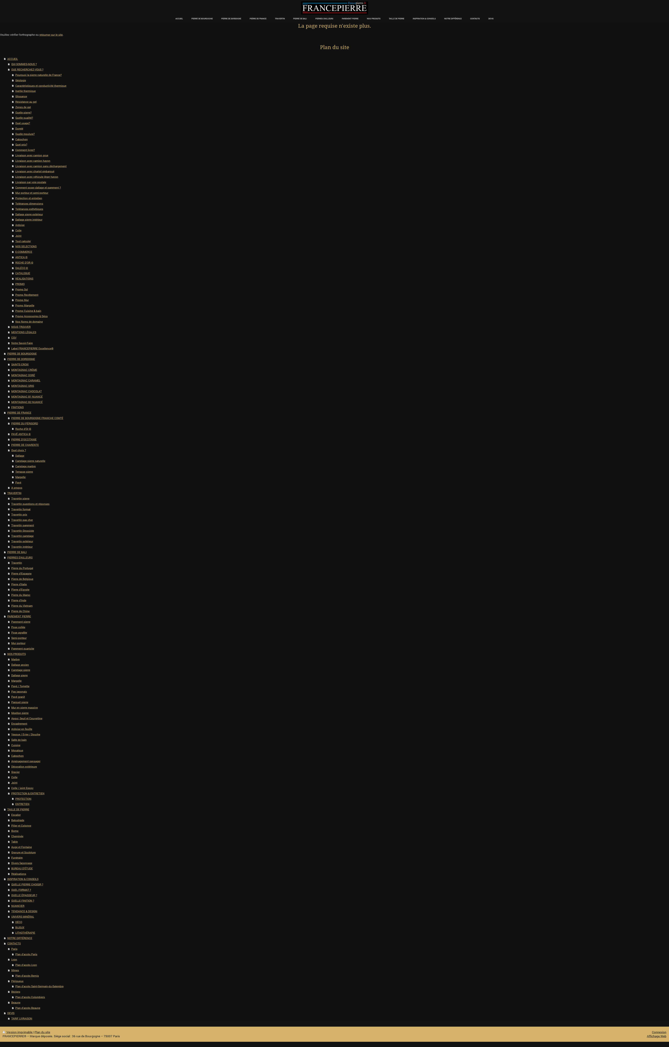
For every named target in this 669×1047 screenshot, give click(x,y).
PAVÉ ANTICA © (21, 434)
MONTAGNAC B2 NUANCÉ (27, 402)
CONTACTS (14, 943)
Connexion (659, 1032)
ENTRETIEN (22, 804)
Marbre (15, 659)
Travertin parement (22, 525)
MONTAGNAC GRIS (22, 386)
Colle (18, 230)
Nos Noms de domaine (29, 321)
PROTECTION (23, 798)
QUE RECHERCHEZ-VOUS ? (27, 69)
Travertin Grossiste (22, 530)
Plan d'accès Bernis (27, 975)
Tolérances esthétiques (29, 209)
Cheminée (17, 836)
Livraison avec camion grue (31, 155)
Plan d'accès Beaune (27, 1008)
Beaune (15, 1002)
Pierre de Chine (20, 611)
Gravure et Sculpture (23, 852)
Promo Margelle (24, 305)
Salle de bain (19, 739)
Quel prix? (21, 144)
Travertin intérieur (22, 546)
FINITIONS (17, 407)
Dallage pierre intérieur (28, 219)
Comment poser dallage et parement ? (38, 187)
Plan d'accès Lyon (26, 965)
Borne (14, 831)
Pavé (18, 482)
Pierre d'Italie (19, 584)
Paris (14, 949)
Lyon (14, 959)
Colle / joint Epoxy (22, 788)
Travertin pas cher (22, 520)
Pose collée (18, 627)
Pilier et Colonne (21, 825)
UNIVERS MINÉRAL (22, 916)
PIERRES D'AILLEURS (20, 557)
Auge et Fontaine (21, 847)
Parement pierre (20, 621)
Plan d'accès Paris (26, 954)
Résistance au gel (26, 101)
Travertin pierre (20, 498)
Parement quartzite (22, 648)
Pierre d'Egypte (20, 589)
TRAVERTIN (14, 493)
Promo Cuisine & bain (28, 310)
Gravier (15, 772)
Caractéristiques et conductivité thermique (40, 85)
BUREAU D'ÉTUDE (22, 868)
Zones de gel (23, 107)
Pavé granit (18, 696)
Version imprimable (19, 1032)
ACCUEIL (12, 59)
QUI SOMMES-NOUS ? (24, 64)
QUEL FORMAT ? (21, 890)
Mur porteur (18, 643)
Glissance (21, 96)
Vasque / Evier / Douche (25, 734)
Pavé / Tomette (20, 686)
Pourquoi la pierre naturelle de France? (38, 75)
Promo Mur (22, 300)
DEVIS (10, 1013)
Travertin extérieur (22, 541)
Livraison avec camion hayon (32, 160)
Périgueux (17, 981)
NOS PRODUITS (16, 654)
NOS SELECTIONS (26, 246)
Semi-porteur (19, 638)
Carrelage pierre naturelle (30, 461)
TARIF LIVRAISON (21, 1018)
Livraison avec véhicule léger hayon (36, 176)
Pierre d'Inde (18, 600)
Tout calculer (23, 241)
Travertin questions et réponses (30, 504)
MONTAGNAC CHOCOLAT (26, 391)
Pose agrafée (19, 632)
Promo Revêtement (26, 294)
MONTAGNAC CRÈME (24, 370)
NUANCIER (17, 906)
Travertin (16, 562)
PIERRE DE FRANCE (19, 412)
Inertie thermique (25, 91)
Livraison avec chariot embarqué (34, 171)
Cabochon (21, 139)
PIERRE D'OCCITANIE (24, 439)
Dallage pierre (19, 675)
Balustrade (17, 820)
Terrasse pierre (24, 471)
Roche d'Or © (23, 429)
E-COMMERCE (23, 251)
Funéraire (17, 857)
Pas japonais (19, 691)
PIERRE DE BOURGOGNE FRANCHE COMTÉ (37, 418)
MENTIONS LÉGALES (23, 332)
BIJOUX (19, 927)
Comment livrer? (25, 150)
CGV (13, 337)
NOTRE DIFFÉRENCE (19, 938)
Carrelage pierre (20, 670)
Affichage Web (656, 1036)
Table (14, 841)
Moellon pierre (20, 713)
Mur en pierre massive (24, 707)
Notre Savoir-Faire (22, 343)
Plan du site (42, 1032)
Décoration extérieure (24, 766)
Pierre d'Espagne (21, 573)
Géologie (20, 80)
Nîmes (15, 970)
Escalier (16, 814)
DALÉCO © (21, 268)
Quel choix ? (18, 450)
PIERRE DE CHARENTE (25, 445)
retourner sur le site (51, 34)
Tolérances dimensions (29, 203)
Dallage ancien (20, 664)
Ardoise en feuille (21, 729)
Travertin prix (19, 514)
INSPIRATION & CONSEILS (23, 879)
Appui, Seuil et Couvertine (26, 718)
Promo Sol (21, 289)
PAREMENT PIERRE (19, 616)
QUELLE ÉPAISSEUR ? (24, 895)
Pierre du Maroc (20, 595)
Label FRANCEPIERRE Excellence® (32, 348)
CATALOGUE (22, 273)
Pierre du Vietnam (22, 605)
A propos (16, 487)
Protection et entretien (28, 198)
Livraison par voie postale (30, 182)
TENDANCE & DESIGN (24, 911)
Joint (18, 235)
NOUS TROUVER (21, 327)
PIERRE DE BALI (17, 552)
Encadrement (19, 723)
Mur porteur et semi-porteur (31, 192)
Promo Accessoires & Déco (31, 316)
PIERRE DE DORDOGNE (21, 359)
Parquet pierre (19, 702)
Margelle (20, 477)
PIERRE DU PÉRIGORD (24, 423)
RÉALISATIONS (24, 278)
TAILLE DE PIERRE (18, 809)
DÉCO (18, 922)
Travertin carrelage (22, 536)
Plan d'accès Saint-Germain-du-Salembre (39, 986)
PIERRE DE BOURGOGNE (22, 353)
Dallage (19, 455)
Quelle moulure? (25, 134)
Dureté (19, 128)
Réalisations (18, 874)
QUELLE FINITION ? (22, 900)
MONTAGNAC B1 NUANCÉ (27, 396)
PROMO (20, 284)
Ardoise (20, 225)
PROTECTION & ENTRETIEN (27, 793)
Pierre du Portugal (22, 568)
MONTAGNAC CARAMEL (25, 380)
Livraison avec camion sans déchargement (41, 166)
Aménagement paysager (25, 761)
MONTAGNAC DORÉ (23, 375)
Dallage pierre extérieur (29, 214)
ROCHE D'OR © (24, 262)
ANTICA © (21, 257)
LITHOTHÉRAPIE (25, 932)
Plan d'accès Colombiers (30, 997)
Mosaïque (17, 750)
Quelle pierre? (23, 112)
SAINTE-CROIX (20, 364)
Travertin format (20, 509)
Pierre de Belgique (22, 579)
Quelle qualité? (24, 117)
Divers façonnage (21, 863)
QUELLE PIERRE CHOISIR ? (27, 884)
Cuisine (15, 745)
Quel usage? (22, 123)
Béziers (15, 991)
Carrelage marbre (25, 466)
